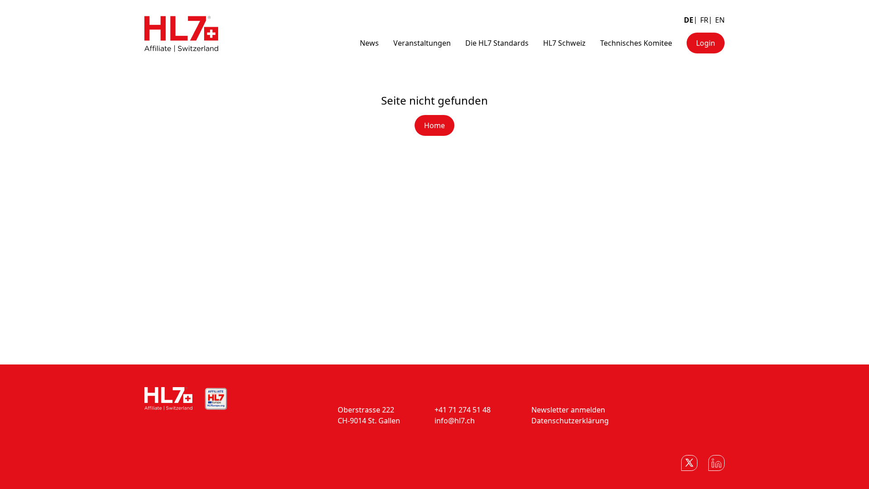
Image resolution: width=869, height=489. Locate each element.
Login (705, 43)
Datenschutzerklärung (570, 421)
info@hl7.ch (454, 421)
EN (720, 20)
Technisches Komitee (636, 43)
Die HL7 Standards (497, 43)
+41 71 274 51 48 (462, 410)
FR (704, 20)
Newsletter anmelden (568, 410)
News (369, 43)
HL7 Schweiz (564, 43)
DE (688, 20)
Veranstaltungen (422, 43)
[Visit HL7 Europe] (216, 399)
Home (434, 125)
